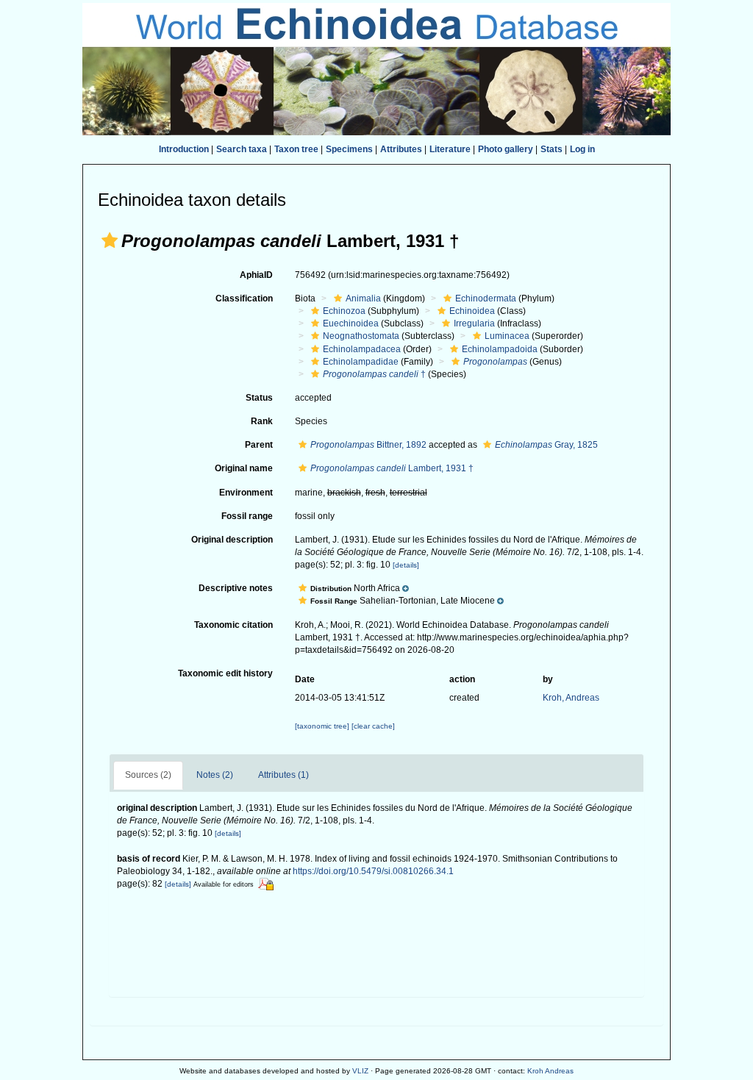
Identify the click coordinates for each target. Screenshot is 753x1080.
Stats (551, 149)
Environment (246, 492)
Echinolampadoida (500, 349)
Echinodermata (485, 298)
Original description (232, 539)
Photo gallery (505, 149)
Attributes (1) (283, 775)
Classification (244, 298)
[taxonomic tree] (323, 726)
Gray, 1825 (546, 445)
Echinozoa (344, 311)
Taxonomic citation (233, 625)
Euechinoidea (351, 323)
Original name (244, 468)
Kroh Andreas (550, 1071)
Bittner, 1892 (368, 445)
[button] (109, 240)
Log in (582, 149)
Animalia (363, 298)
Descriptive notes (236, 588)
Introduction (184, 149)
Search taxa (241, 149)
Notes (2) (214, 775)
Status (259, 398)
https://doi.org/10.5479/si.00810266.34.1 (373, 871)
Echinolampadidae (361, 362)
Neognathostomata (361, 336)
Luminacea (507, 336)
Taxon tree (296, 149)
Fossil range (247, 516)
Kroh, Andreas (571, 698)
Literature (450, 149)
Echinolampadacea (362, 349)
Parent (259, 445)
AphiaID (256, 275)
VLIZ (360, 1071)
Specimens (349, 149)
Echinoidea (472, 311)
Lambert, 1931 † (392, 468)
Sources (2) (148, 775)
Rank (262, 421)
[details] (406, 565)
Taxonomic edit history (225, 673)
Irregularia (474, 323)
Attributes (401, 149)
